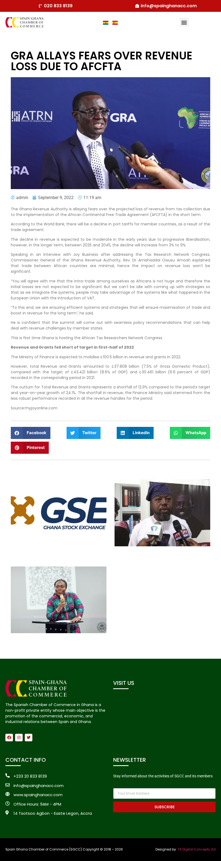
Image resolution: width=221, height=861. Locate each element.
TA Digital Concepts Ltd (197, 849)
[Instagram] (19, 737)
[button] (184, 22)
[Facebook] (9, 737)
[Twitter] (28, 737)
